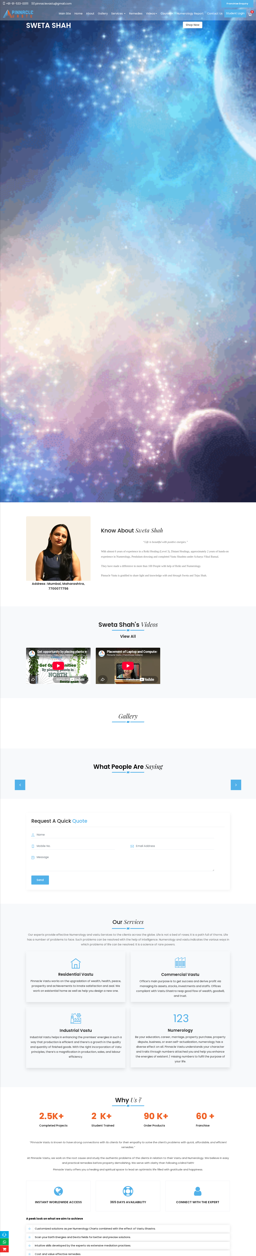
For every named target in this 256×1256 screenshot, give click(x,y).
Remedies (135, 14)
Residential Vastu (75, 974)
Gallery (103, 14)
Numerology (180, 1030)
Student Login (235, 13)
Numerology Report (190, 14)
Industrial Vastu (76, 1030)
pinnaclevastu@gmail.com (53, 4)
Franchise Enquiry (237, 3)
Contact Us (215, 14)
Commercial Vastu (180, 974)
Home (78, 14)
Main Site (65, 14)
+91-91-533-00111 (16, 4)
